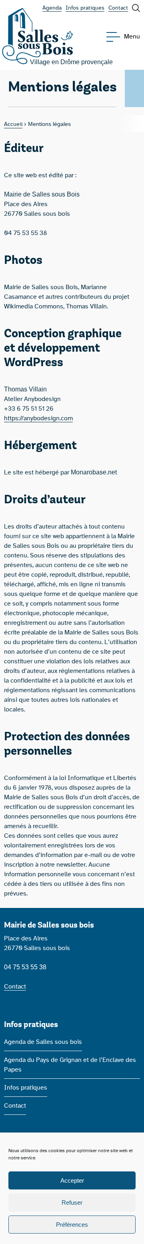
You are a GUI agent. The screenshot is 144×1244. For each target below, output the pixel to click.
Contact (118, 8)
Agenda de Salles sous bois (43, 1042)
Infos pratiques (85, 8)
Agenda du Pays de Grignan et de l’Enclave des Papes (70, 1065)
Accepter (72, 1180)
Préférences (72, 1224)
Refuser (72, 1202)
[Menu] (115, 37)
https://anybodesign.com (38, 418)
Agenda (52, 8)
